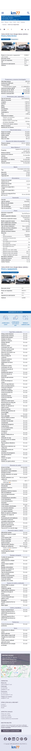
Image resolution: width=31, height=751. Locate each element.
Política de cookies (5, 713)
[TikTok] (25, 739)
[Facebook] (5, 739)
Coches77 (3, 704)
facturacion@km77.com (6, 694)
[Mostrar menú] (2, 13)
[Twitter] (9, 739)
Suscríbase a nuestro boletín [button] (11, 730)
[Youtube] (17, 739)
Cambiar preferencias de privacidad (9, 718)
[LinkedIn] (13, 739)
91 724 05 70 (13, 661)
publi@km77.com (5, 689)
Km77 (15, 12)
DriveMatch (4, 706)
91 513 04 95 (11, 663)
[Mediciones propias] (11, 29)
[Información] (0, 29)
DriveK (2, 707)
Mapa (15, 659)
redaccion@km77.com (6, 684)
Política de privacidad (6, 717)
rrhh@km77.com (5, 698)
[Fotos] (4, 29)
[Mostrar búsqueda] (28, 12)
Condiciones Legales (6, 715)
